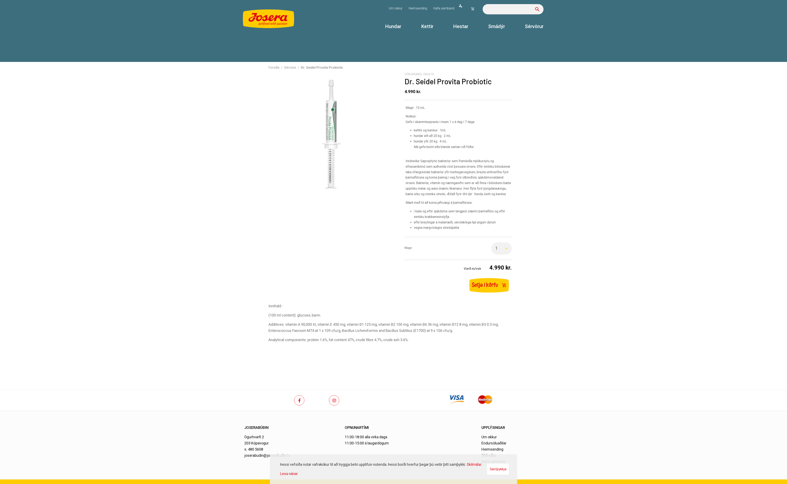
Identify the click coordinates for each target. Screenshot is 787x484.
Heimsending (492, 449)
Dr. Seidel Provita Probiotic (322, 67)
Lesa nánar (289, 473)
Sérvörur (290, 67)
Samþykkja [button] (498, 469)
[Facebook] (299, 400)
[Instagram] (334, 400)
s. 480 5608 (253, 449)
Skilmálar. (474, 464)
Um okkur (489, 437)
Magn (408, 248)
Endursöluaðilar (493, 443)
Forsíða (273, 67)
